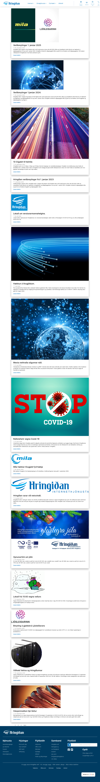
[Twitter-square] (72, 749)
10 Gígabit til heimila (22, 162)
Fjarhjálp (37, 751)
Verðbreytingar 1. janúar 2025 (27, 45)
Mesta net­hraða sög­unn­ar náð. (27, 362)
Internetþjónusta (7, 754)
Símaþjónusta (41, 3)
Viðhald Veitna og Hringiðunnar (27, 670)
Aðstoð (61, 3)
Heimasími (6, 751)
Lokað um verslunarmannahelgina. (29, 213)
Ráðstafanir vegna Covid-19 (26, 439)
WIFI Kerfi (21, 749)
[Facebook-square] (69, 749)
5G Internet (6, 746)
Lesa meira (16, 55)
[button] (88, 774)
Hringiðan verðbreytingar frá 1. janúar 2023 (33, 179)
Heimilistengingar (8, 744)
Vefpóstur (38, 744)
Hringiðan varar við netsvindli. (27, 495)
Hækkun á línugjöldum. (24, 283)
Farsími (5, 749)
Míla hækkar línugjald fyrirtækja (28, 467)
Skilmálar (37, 749)
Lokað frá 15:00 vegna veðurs (27, 596)
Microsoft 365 (23, 744)
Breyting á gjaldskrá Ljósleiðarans (29, 626)
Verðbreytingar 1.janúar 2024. (27, 92)
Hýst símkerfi (22, 746)
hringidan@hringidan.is (57, 756)
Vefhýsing (21, 751)
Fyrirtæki (52, 3)
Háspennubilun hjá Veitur (25, 711)
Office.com (38, 746)
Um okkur (54, 759)
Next (25, 725)
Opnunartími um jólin (23, 557)
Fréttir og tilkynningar (41, 756)
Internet (30, 3)
